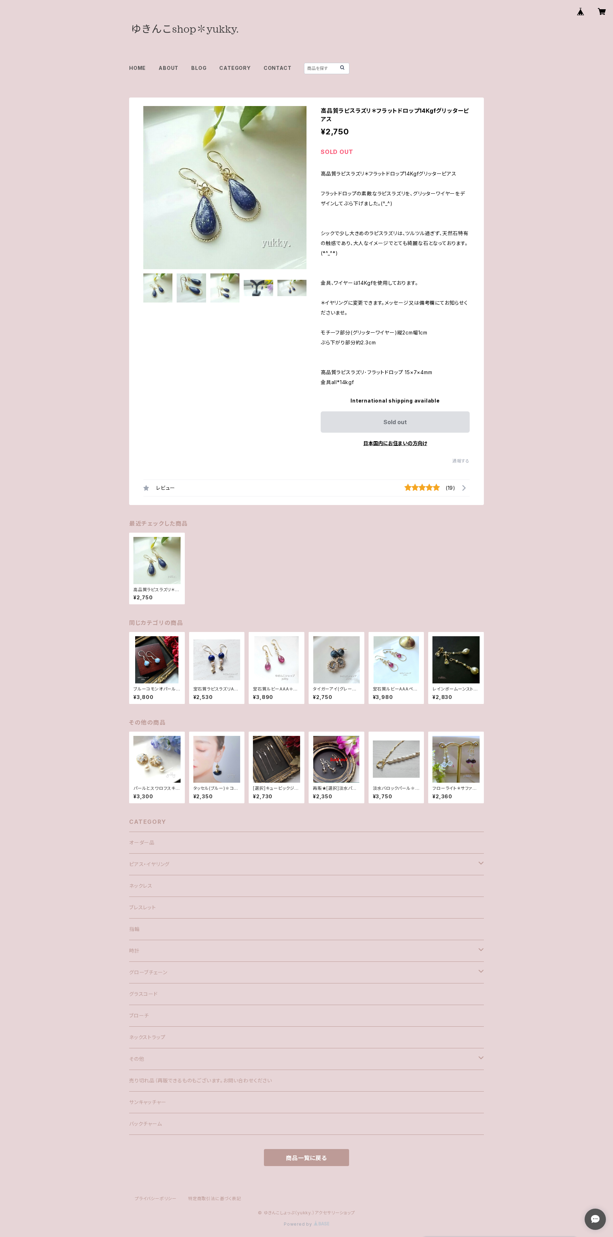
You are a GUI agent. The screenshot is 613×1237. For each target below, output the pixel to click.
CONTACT (278, 68)
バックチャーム (145, 1124)
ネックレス (141, 886)
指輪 (134, 929)
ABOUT (168, 68)
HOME (137, 68)
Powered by (299, 1224)
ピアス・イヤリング (149, 864)
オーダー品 (142, 842)
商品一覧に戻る (306, 1157)
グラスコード (143, 994)
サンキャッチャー (147, 1102)
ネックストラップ (147, 1037)
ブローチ (139, 1016)
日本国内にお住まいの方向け (395, 443)
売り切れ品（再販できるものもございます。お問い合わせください (200, 1080)
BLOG (198, 68)
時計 (134, 951)
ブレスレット (142, 907)
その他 (136, 1059)
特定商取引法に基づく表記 (214, 1198)
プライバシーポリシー (156, 1198)
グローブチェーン (148, 972)
